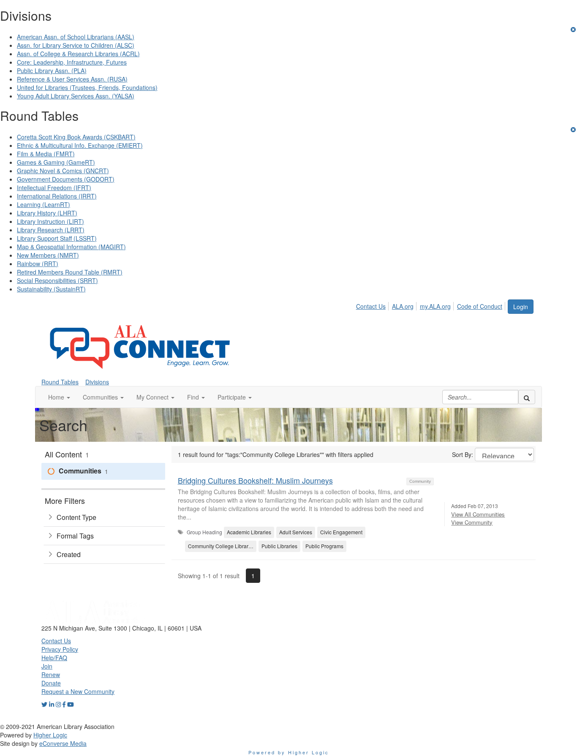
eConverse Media (63, 743)
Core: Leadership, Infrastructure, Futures (72, 62)
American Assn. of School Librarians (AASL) (75, 37)
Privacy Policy (59, 649)
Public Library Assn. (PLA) (52, 70)
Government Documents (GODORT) (65, 179)
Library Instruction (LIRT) (50, 221)
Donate (51, 683)
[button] (59, 397)
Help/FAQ (54, 657)
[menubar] (431, 304)
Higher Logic (50, 735)
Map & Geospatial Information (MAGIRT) (71, 246)
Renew (50, 674)
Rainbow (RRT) (37, 263)
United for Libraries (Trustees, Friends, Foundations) (87, 87)
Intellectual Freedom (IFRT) (54, 187)
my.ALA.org (435, 306)
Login (520, 306)
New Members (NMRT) (48, 255)
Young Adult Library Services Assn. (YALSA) (75, 96)
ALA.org (403, 306)
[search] (526, 397)
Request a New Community (77, 691)
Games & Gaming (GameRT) (56, 162)
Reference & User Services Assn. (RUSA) (72, 79)
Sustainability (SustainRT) (51, 289)
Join (46, 666)
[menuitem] (373, 304)
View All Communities (478, 514)
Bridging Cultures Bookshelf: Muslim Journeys (255, 480)
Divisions (97, 382)
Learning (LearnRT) (43, 204)
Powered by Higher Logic (288, 752)
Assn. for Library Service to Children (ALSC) (75, 45)
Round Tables (60, 382)
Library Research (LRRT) (50, 230)
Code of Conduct (479, 306)
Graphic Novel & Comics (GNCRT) (63, 170)
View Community (472, 522)
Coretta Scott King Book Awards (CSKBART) (76, 137)
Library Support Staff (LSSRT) (57, 238)
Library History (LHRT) (47, 213)
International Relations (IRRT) (57, 196)
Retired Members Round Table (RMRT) (69, 272)
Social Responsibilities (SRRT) (57, 280)
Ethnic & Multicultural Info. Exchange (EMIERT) (80, 145)
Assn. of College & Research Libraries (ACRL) (78, 53)
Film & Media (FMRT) (46, 154)
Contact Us (371, 306)
